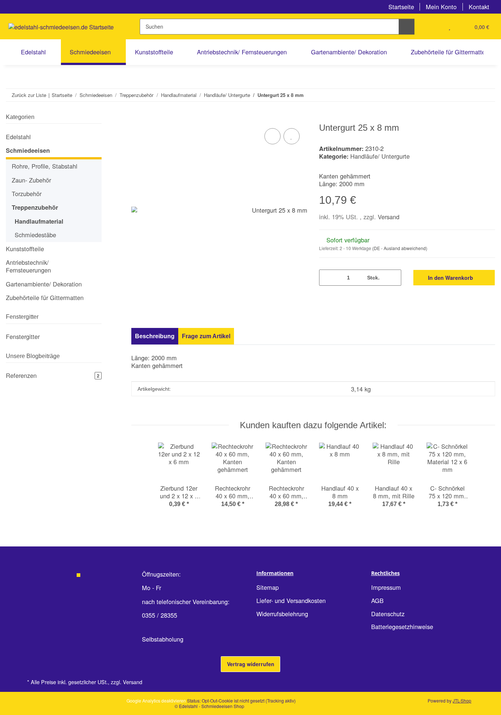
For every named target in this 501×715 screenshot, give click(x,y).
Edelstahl (18, 137)
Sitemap (267, 587)
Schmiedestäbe (35, 234)
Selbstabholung (162, 639)
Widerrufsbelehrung (282, 613)
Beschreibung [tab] (155, 336)
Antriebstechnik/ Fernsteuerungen (28, 266)
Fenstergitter (23, 336)
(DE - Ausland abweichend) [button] (399, 248)
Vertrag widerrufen (250, 664)
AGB (377, 600)
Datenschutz (388, 613)
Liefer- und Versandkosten (291, 600)
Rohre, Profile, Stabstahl (44, 166)
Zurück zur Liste (29, 95)
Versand (388, 216)
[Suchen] (406, 27)
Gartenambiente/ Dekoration (44, 284)
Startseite (401, 6)
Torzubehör (26, 193)
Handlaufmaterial (39, 221)
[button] (435, 26)
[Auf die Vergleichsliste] (272, 136)
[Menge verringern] (327, 277)
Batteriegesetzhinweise (402, 626)
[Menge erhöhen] (393, 277)
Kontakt (479, 6)
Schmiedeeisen (28, 150)
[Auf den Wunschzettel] (292, 136)
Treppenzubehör (35, 207)
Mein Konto (441, 6)
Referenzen (52, 375)
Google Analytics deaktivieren (156, 700)
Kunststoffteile (25, 249)
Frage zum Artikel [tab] (206, 336)
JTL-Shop (462, 700)
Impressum (386, 587)
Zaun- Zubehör (31, 180)
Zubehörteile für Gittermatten (45, 297)
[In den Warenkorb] (137, 118)
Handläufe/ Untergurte (380, 156)
